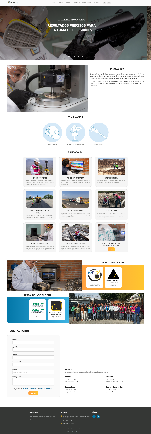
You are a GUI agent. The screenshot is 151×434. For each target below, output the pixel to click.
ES (104, 3)
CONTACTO (96, 3)
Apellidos (15, 347)
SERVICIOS (68, 3)
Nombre (14, 340)
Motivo (14, 369)
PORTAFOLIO (77, 3)
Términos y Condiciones (79, 428)
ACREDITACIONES (86, 3)
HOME (53, 3)
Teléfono (14, 354)
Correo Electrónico (17, 362)
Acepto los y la (34, 388)
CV (111, 249)
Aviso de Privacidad (70, 428)
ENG (109, 3)
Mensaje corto (16, 377)
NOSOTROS (60, 3)
